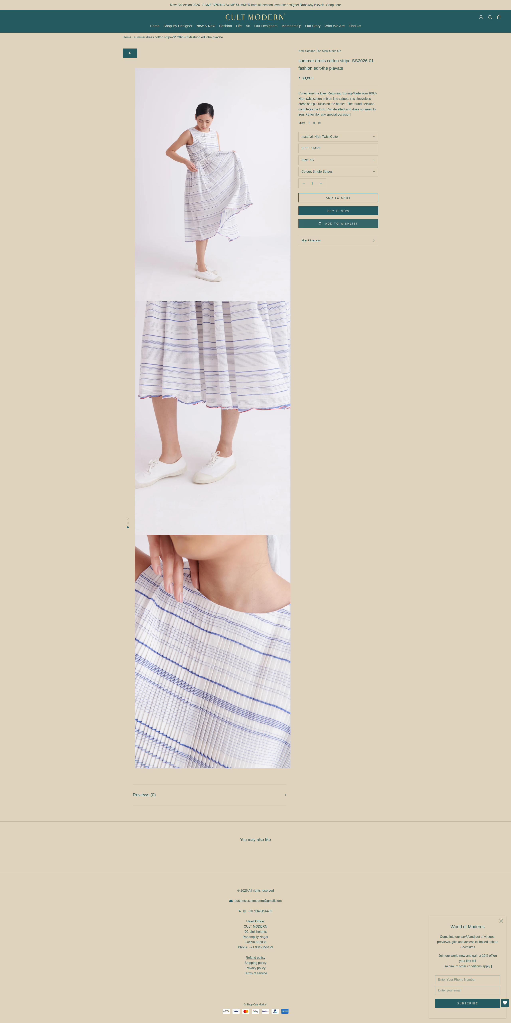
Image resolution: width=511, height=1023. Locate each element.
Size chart (311, 148)
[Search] (490, 17)
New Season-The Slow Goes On (319, 50)
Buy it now (338, 211)
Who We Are (335, 26)
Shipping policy (255, 963)
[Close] (501, 921)
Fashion (225, 26)
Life (239, 26)
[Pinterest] (319, 123)
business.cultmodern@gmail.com (258, 900)
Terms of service (255, 973)
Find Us (355, 26)
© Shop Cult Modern (255, 1004)
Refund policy (255, 957)
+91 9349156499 (260, 911)
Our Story (313, 26)
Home (154, 26)
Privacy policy (255, 968)
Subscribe (467, 1003)
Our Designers (265, 26)
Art (248, 26)
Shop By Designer (177, 26)
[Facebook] (309, 123)
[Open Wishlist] (505, 1003)
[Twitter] (314, 123)
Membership (291, 26)
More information (311, 240)
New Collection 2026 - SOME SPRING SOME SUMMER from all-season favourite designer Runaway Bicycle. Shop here (255, 5)
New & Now (205, 26)
